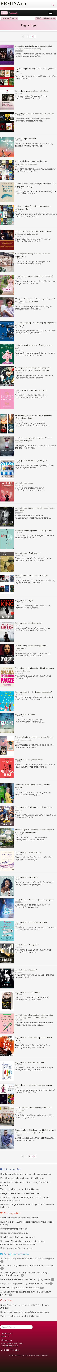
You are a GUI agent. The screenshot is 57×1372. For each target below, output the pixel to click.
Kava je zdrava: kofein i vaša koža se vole (19, 1193)
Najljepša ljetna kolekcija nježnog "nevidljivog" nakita (25, 1279)
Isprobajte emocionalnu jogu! (14, 1233)
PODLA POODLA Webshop (45, 18)
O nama (5, 1336)
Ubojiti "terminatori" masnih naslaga (17, 1237)
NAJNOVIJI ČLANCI (9, 18)
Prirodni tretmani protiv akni (13, 1229)
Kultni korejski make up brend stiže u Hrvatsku (22, 1178)
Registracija (13, 13)
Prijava (4, 13)
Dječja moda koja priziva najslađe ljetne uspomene (24, 1283)
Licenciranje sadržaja (12, 1343)
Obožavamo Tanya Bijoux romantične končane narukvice (27, 1265)
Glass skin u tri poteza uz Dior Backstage (20, 1287)
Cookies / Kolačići (10, 1350)
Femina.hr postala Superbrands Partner (19, 1217)
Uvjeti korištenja (9, 1345)
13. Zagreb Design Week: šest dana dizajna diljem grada (27, 1258)
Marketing (6, 1340)
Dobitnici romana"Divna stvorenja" (16, 1248)
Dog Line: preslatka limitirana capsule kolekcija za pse (25, 1174)
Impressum (7, 1333)
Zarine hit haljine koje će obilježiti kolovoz (20, 1189)
